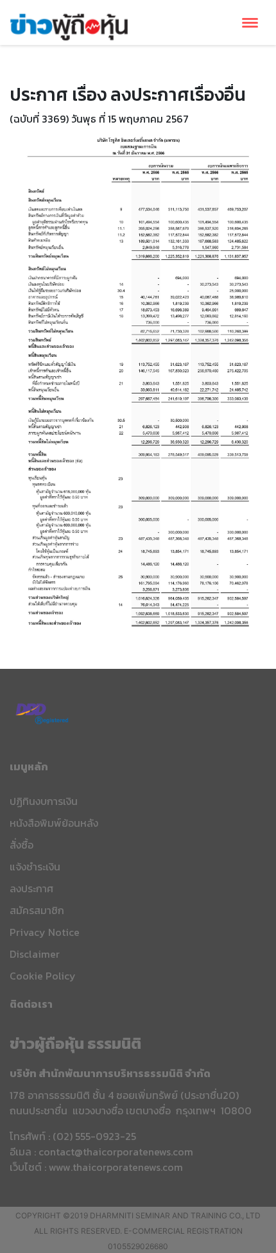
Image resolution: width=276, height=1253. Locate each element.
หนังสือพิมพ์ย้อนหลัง (54, 823)
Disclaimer (35, 954)
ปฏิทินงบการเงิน (44, 801)
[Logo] (69, 25)
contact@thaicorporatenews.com (116, 1151)
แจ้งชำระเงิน (35, 866)
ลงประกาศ (31, 888)
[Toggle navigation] (250, 23)
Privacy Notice (45, 932)
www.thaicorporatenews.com (116, 1167)
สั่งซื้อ (21, 844)
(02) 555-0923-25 (94, 1136)
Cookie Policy (43, 975)
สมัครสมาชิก (37, 910)
